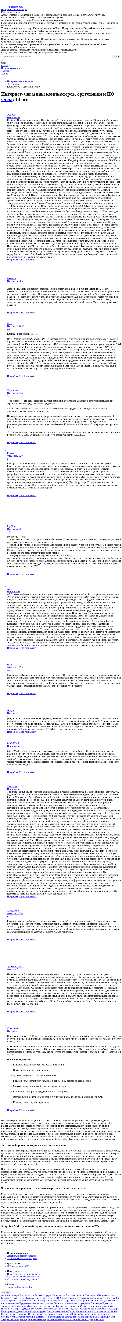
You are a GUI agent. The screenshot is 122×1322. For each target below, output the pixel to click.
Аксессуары (113, 1308)
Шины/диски (58, 1295)
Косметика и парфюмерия (24, 1306)
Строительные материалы (14, 1314)
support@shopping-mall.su (19, 1287)
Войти (4, 65)
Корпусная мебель (37, 1319)
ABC (9, 589)
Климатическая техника (13, 1298)
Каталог (6, 1292)
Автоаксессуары (43, 1295)
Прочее (100, 1319)
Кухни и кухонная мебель (75, 1319)
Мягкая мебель (54, 1319)
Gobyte (10, 710)
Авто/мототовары (10, 1295)
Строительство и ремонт (104, 1311)
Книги (74, 1300)
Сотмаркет (12, 1028)
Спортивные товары (57, 1311)
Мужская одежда (52, 1308)
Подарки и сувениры (88, 1300)
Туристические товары (80, 1311)
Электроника (91, 1295)
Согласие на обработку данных (23, 1276)
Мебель (23, 1319)
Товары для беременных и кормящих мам (94, 1316)
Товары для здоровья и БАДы (71, 1306)
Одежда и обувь (29, 1308)
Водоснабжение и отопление (86, 1314)
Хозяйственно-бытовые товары (31, 1300)
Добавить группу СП (18, 1266)
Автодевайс (13, 910)
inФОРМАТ (13, 743)
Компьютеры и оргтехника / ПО (42, 1298)
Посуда (103, 1300)
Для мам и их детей (46, 1316)
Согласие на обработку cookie (22, 1279)
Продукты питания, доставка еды (36, 1303)
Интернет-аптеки (46, 1306)
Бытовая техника (107, 1295)
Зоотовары (96, 1303)
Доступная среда (15, 966)
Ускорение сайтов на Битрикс (22, 1258)
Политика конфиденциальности (23, 1274)
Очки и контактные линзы (99, 1306)
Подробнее (12, 259)
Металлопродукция (25, 1316)
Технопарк (12, 390)
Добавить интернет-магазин (21, 1255)
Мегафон (11, 278)
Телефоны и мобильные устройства (97, 1298)
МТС (9, 323)
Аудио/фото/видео (69, 1298)
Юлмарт (11, 453)
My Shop (11, 526)
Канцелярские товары (59, 1300)
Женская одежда (70, 1308)
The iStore (12, 786)
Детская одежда (64, 1316)
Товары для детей (10, 1319)
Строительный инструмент (42, 1314)
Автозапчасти (27, 1295)
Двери (92, 1319)
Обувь (40, 1308)
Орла (6, 99)
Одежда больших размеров (92, 1308)
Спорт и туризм (38, 1311)
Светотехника (63, 1314)
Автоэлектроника (75, 1295)
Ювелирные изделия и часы (15, 1311)
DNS (9, 664)
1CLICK (11, 114)
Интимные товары (10, 1308)
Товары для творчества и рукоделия (72, 1303)
